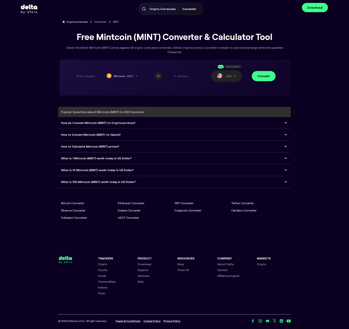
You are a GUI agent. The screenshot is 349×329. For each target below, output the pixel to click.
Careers (222, 270)
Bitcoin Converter (72, 203)
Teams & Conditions (128, 321)
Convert (264, 76)
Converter (189, 9)
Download (314, 7)
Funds (102, 276)
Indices (102, 287)
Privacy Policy (171, 321)
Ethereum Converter (131, 203)
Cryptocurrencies (77, 21)
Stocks (102, 270)
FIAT (220, 67)
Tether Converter (242, 203)
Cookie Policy (152, 321)
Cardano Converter (244, 210)
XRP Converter (184, 203)
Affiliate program (228, 276)
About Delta (225, 264)
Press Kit (183, 270)
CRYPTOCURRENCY (233, 67)
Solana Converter (129, 210)
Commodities (107, 281)
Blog (180, 264)
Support (143, 270)
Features (143, 276)
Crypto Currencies (163, 9)
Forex (101, 293)
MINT (116, 21)
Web (141, 281)
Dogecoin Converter (187, 210)
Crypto (102, 264)
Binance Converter (73, 210)
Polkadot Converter (74, 217)
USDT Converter (128, 217)
